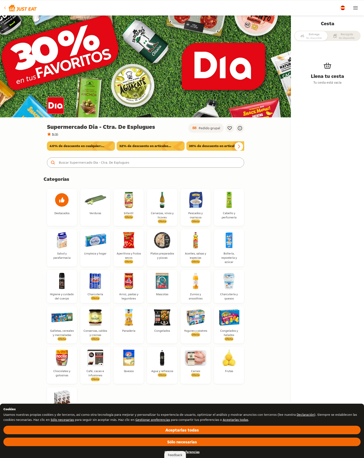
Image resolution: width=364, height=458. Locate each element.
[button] (20, 7)
